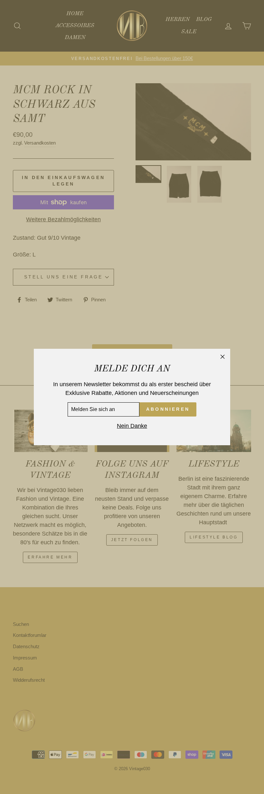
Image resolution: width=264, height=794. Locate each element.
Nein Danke (132, 426)
